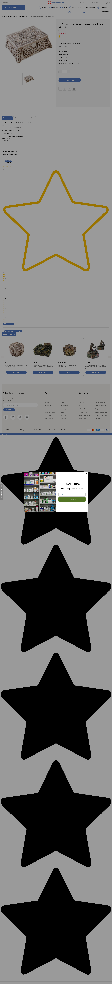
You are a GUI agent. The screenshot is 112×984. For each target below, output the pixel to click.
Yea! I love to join (72, 499)
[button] (1, 492)
